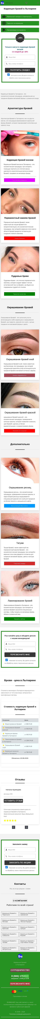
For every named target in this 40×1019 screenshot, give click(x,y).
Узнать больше (20, 238)
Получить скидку (19, 563)
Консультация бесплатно (19, 506)
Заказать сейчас (19, 619)
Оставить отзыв (13, 801)
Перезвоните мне (20, 984)
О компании (20, 901)
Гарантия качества (19, 294)
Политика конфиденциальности (20, 1014)
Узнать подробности (19, 375)
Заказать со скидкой (19, 431)
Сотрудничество (20, 970)
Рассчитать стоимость (19, 180)
